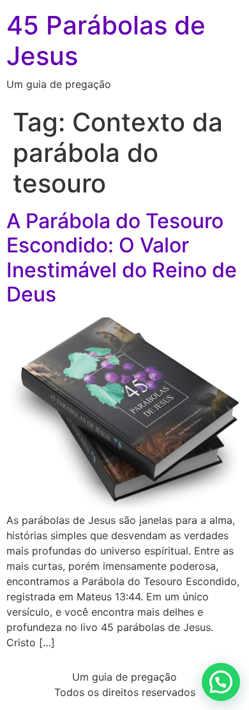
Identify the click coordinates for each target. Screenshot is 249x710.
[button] (221, 682)
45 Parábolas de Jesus (106, 40)
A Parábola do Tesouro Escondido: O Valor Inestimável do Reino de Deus (121, 257)
